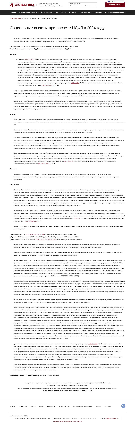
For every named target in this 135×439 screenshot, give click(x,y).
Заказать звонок (115, 5)
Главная (13, 12)
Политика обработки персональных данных (67, 421)
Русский (113, 1)
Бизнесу (72, 12)
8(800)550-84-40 (75, 4)
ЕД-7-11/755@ (39, 239)
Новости (33, 406)
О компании (85, 12)
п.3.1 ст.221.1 (75, 83)
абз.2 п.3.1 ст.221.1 (48, 85)
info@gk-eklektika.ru (111, 418)
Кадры (63, 12)
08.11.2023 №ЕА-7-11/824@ (35, 234)
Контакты (98, 12)
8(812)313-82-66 (79, 418)
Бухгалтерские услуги (28, 12)
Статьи (41, 406)
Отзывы (98, 406)
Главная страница (15, 18)
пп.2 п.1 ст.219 (29, 59)
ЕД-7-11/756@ (51, 239)
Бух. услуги (51, 406)
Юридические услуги (49, 12)
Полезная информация (114, 12)
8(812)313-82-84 (67, 418)
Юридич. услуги (64, 406)
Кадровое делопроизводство (83, 406)
